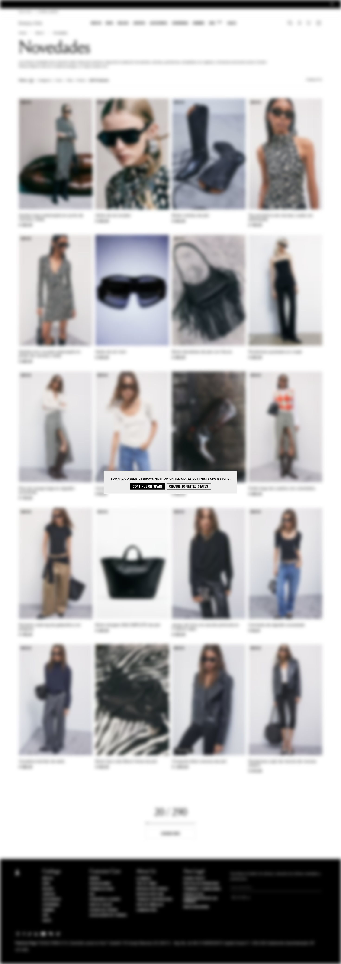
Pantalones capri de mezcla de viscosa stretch (282, 763)
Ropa (109, 23)
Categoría (44, 80)
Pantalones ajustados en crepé (275, 352)
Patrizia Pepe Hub (150, 894)
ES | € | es (25, 12)
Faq (92, 894)
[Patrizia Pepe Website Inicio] (30, 23)
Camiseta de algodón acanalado (276, 625)
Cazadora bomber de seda (41, 762)
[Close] (332, 4)
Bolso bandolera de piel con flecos (202, 352)
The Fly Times (146, 883)
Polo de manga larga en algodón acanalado (47, 491)
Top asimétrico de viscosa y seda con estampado (280, 218)
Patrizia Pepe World (152, 889)
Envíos (95, 878)
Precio (81, 80)
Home (22, 33)
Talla (70, 80)
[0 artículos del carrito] (319, 23)
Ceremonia (180, 23)
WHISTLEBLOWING (196, 907)
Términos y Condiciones (202, 889)
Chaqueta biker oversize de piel (199, 762)
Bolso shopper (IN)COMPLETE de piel (127, 625)
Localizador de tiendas (108, 915)
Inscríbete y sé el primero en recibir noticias (170, 4)
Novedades (60, 33)
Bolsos (123, 23)
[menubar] (163, 23)
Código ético (193, 894)
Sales (231, 23)
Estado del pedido (104, 910)
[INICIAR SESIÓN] (299, 23)
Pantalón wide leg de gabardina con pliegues (50, 627)
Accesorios (158, 23)
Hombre (198, 23)
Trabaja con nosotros (154, 899)
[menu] (163, 23)
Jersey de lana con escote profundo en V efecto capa (205, 627)
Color (58, 80)
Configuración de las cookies (200, 900)
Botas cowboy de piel (190, 216)
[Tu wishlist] (309, 24)
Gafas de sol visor (110, 352)
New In (96, 23)
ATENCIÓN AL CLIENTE (105, 899)
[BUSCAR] (290, 23)
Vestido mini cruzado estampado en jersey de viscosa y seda (50, 354)
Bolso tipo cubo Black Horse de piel (126, 762)
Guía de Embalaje (150, 904)
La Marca (143, 878)
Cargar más (170, 833)
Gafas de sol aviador (113, 216)
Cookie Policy (194, 878)
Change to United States (188, 486)
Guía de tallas (101, 904)
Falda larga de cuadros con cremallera (281, 489)
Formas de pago (102, 889)
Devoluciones (100, 883)
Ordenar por (314, 80)
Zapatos (139, 23)
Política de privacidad (201, 883)
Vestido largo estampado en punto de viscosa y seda (51, 218)
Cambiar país (146, 910)
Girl (215, 23)
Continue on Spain (147, 486)
